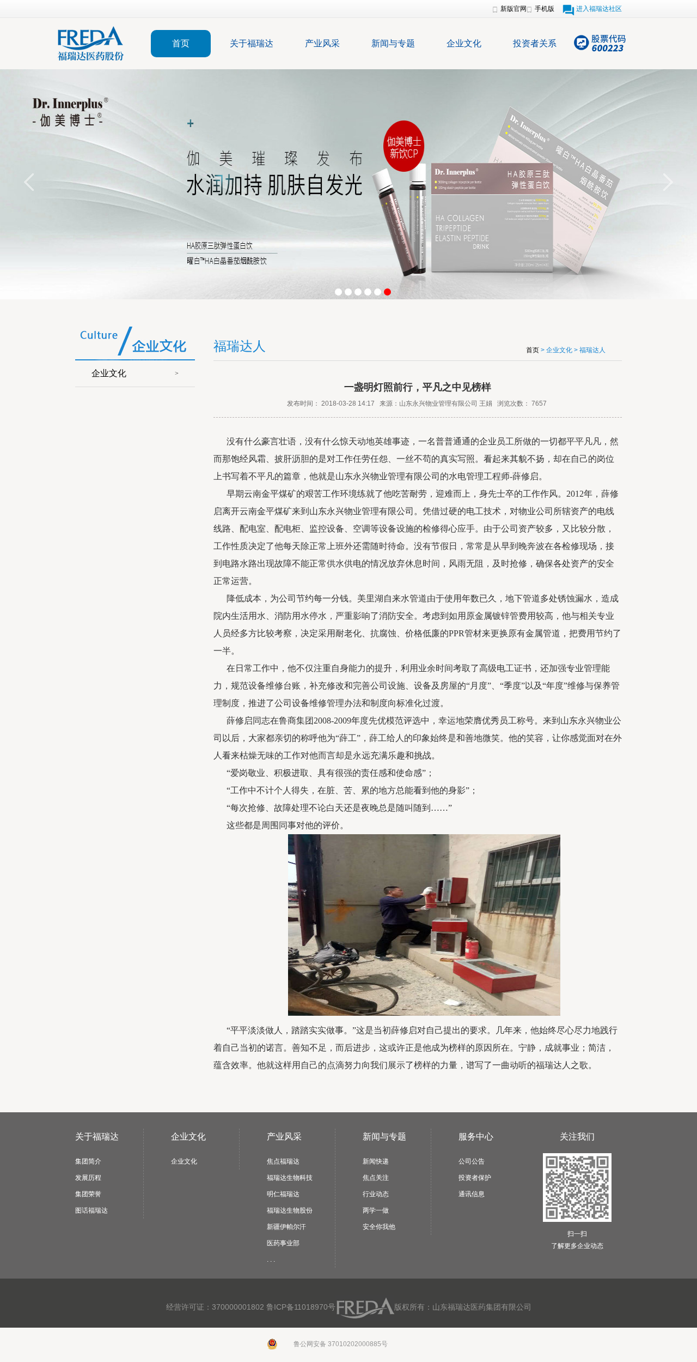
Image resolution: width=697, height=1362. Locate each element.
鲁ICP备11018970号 (300, 1307)
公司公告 (471, 1161)
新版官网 (513, 9)
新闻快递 (376, 1161)
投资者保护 (474, 1178)
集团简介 (88, 1161)
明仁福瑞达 (283, 1194)
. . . (271, 1259)
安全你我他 (379, 1227)
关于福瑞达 (251, 43)
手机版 (544, 9)
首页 (180, 43)
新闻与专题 (393, 43)
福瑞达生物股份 (290, 1210)
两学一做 (376, 1210)
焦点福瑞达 (283, 1161)
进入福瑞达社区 (599, 9)
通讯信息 (471, 1194)
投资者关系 (535, 43)
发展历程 (88, 1178)
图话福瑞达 (91, 1210)
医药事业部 (283, 1243)
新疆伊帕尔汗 (286, 1227)
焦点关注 (376, 1178)
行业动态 (376, 1194)
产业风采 (322, 43)
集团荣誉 (88, 1194)
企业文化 (464, 43)
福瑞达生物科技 (290, 1178)
